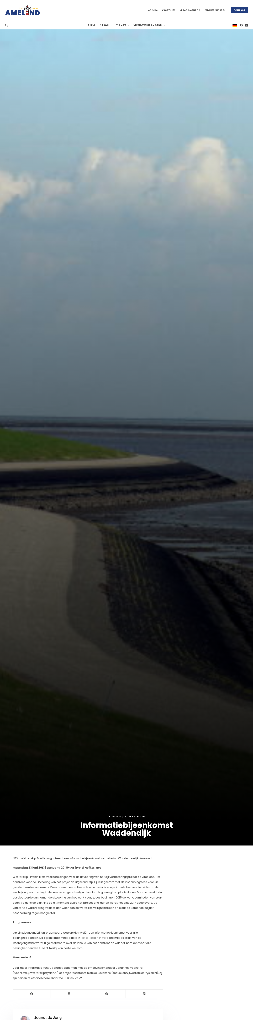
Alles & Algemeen (135, 816)
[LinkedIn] (144, 994)
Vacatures (168, 10)
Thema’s (121, 25)
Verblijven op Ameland (148, 25)
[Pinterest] (106, 994)
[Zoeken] (6, 25)
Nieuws (104, 25)
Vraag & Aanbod (190, 10)
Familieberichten (214, 10)
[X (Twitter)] (246, 25)
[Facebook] (241, 25)
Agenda (153, 10)
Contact (239, 10)
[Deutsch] (235, 25)
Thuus (92, 25)
